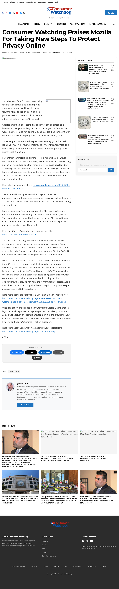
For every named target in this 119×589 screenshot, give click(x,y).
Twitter (32, 352)
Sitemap (56, 566)
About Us (45, 541)
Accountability (77, 24)
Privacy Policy (77, 566)
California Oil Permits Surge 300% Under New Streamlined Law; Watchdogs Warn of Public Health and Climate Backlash (98, 139)
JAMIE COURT (56, 52)
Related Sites (31, 2)
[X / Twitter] (14, 13)
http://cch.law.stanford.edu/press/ (19, 234)
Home (5, 2)
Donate (45, 566)
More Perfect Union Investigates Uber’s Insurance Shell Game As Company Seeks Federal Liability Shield (98, 69)
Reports (44, 548)
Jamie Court (23, 383)
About (12, 2)
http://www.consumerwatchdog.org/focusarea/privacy (28, 331)
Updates (20, 2)
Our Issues (42, 2)
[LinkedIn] (10, 13)
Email (60, 352)
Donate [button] (111, 13)
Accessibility (92, 566)
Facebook (18, 352)
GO (111, 170)
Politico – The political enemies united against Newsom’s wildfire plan (100, 119)
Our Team (45, 545)
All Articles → (25, 405)
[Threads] (24, 13)
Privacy (48, 24)
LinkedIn (46, 352)
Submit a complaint (18, 566)
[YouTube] (17, 13)
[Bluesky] (21, 13)
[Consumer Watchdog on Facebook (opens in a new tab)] (83, 541)
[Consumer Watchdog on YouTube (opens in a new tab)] (91, 541)
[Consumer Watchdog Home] (59, 524)
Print (38, 358)
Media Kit (34, 566)
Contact (44, 552)
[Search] (114, 24)
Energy (36, 24)
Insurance (61, 24)
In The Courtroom (97, 24)
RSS (66, 566)
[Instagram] (7, 13)
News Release (14, 371)
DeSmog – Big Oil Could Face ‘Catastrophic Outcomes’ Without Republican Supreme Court (99, 85)
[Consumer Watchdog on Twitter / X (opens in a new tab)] (87, 541)
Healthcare (23, 24)
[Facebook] (3, 13)
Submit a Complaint (49, 556)
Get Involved (53, 2)
